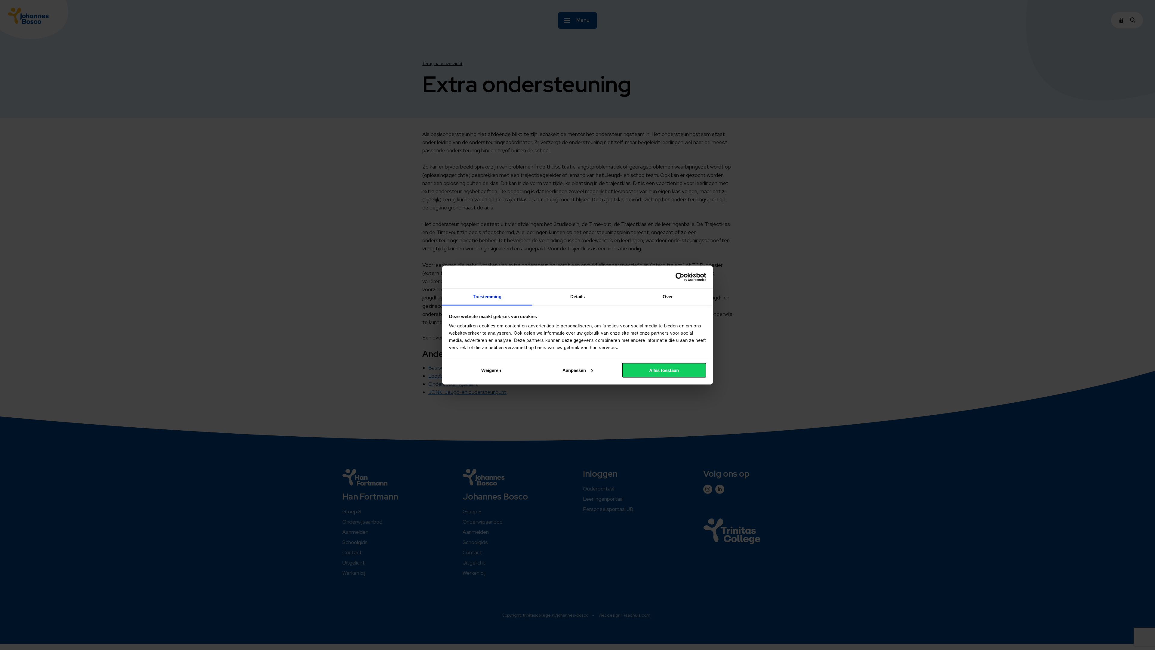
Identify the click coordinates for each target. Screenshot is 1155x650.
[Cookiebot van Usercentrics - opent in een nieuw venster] (680, 276)
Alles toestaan (664, 370)
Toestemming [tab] (487, 296)
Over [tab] (668, 296)
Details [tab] (577, 296)
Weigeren (491, 370)
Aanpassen (574, 370)
